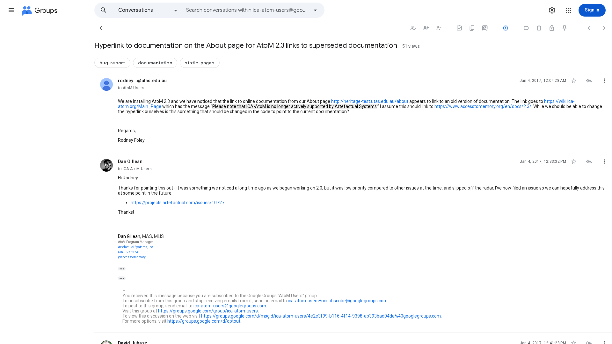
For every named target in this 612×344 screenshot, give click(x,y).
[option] (148, 10)
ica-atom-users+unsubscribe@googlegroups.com (338, 300)
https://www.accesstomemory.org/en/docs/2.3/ (482, 106)
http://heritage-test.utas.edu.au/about (369, 101)
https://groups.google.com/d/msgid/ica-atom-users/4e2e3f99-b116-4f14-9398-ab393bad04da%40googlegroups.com (321, 316)
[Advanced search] (315, 10)
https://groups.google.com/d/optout (203, 321)
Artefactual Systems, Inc (135, 247)
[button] (11, 10)
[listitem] (353, 110)
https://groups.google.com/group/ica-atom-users (208, 310)
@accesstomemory (132, 257)
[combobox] (247, 10)
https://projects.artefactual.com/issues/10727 (177, 202)
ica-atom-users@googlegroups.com (229, 305)
